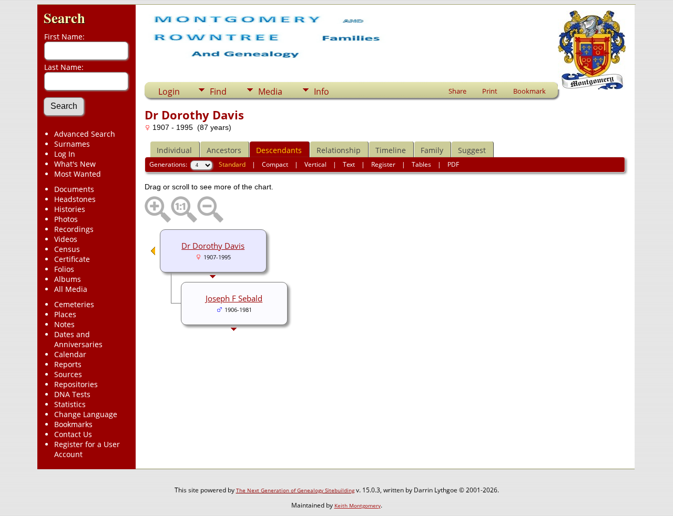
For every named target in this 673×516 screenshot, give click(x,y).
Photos (66, 219)
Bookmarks (73, 424)
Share (457, 91)
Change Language (85, 414)
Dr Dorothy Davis (212, 245)
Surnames (72, 144)
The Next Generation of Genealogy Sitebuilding (295, 490)
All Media (70, 289)
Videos (65, 239)
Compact (275, 164)
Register (383, 164)
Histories (69, 209)
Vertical (315, 164)
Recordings (74, 229)
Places (65, 314)
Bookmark (529, 91)
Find (218, 91)
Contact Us (73, 434)
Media (270, 91)
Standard (232, 164)
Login (169, 91)
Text (349, 164)
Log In (64, 154)
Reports (67, 364)
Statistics (70, 404)
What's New (75, 164)
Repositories (76, 384)
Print (489, 91)
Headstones (75, 199)
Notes (64, 324)
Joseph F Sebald (234, 298)
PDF (453, 164)
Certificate (72, 259)
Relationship (339, 150)
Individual (174, 150)
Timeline (390, 150)
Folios (64, 269)
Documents (74, 189)
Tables (421, 164)
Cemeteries (74, 304)
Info (321, 91)
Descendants (279, 150)
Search (64, 17)
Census (67, 249)
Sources (68, 374)
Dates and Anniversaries (78, 339)
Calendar (70, 354)
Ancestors (224, 150)
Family (432, 150)
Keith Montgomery (357, 505)
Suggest (472, 150)
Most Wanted (77, 174)
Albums (67, 279)
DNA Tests (72, 394)
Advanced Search (84, 134)
